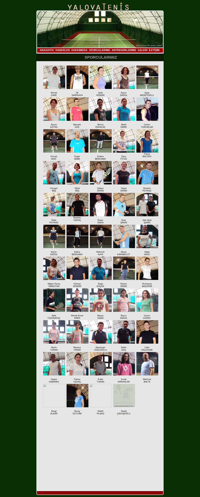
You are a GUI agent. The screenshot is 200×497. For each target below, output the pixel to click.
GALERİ (142, 50)
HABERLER (62, 50)
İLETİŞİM (154, 50)
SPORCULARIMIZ (99, 50)
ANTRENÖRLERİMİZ (124, 50)
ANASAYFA (47, 50)
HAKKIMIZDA (79, 50)
